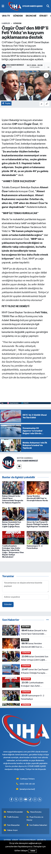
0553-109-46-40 (27, 784)
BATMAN (26, 627)
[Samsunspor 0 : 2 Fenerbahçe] (38, 538)
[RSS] (40, 799)
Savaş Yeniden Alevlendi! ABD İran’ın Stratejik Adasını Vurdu (37, 498)
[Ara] (48, 6)
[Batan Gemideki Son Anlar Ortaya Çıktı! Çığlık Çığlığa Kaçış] (13, 514)
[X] (16, 799)
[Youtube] (25, 799)
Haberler (6, 23)
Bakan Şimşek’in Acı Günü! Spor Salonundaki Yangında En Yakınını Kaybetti (34, 632)
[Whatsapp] (35, 799)
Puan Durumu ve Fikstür (35, 818)
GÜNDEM (18, 16)
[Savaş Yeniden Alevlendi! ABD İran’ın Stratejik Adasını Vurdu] (38, 488)
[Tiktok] (30, 799)
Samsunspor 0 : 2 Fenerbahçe (32, 697)
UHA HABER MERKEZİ (27, 461)
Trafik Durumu (13, 817)
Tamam (32, 851)
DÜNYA (25, 640)
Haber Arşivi (12, 830)
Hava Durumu (35, 812)
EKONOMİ (31, 16)
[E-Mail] (19, 466)
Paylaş (7, 103)
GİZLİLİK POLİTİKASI (27, 840)
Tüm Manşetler (13, 825)
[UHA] (25, 6)
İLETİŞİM (7, 840)
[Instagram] (21, 799)
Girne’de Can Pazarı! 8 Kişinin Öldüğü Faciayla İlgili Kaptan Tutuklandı (37, 524)
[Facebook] (11, 799)
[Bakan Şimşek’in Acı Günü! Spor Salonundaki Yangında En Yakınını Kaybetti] (13, 488)
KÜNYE (15, 840)
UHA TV (6, 16)
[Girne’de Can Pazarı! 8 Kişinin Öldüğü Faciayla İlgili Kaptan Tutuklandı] (38, 514)
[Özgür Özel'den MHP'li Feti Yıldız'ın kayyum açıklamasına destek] (25, 85)
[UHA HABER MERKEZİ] (8, 463)
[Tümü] (47, 620)
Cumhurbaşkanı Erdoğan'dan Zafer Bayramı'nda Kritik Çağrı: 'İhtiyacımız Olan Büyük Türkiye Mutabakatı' (33, 684)
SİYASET (43, 16)
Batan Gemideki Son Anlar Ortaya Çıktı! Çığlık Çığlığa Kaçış (11, 524)
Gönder (8, 604)
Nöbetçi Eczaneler (15, 812)
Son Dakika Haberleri (38, 825)
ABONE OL (41, 840)
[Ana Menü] (3, 6)
